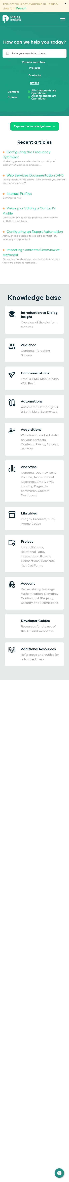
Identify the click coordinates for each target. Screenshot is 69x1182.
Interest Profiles (19, 193)
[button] (62, 19)
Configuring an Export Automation (34, 231)
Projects (34, 67)
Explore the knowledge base (32, 126)
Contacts (34, 75)
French (21, 8)
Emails (34, 82)
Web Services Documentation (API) (34, 175)
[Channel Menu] (59, 1173)
